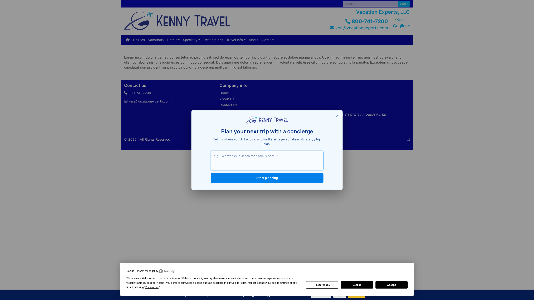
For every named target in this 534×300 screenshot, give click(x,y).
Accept (391, 285)
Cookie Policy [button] (238, 282)
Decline (357, 285)
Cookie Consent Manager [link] (140, 271)
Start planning (267, 178)
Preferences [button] (152, 287)
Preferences (322, 285)
